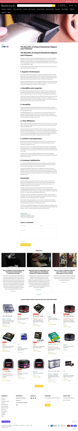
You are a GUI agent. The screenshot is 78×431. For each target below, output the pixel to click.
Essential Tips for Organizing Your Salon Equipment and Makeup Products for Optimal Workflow (39, 272)
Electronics (57, 9)
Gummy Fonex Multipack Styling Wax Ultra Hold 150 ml (69, 322)
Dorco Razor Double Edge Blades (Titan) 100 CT (68, 376)
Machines (9, 9)
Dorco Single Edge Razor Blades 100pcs (23, 349)
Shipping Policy (15, 425)
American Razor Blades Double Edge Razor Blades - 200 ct (54, 377)
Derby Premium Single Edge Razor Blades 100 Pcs (8, 347)
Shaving (25, 9)
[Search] (53, 5)
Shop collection (39, 386)
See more (38, 294)
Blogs (17, 404)
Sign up (48, 405)
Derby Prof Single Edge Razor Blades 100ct (54, 349)
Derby (34, 323)
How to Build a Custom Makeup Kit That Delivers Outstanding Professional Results (13, 272)
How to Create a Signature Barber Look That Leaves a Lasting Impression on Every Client (64, 272)
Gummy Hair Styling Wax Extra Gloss (23, 374)
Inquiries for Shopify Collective (21, 402)
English (74, 1)
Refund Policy (9, 425)
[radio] (3, 316)
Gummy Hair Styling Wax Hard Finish (68, 347)
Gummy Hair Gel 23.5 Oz (38, 373)
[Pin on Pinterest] (7, 46)
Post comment (25, 244)
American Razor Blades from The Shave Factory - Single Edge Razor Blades (8, 322)
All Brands (3, 12)
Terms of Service (22, 425)
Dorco (19, 351)
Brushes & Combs (40, 9)
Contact (27, 425)
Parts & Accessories (17, 9)
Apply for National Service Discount (12, 1)
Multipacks (72, 9)
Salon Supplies (65, 9)
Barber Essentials (50, 9)
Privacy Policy (3, 425)
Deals (9, 12)
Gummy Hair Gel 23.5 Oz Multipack (7, 376)
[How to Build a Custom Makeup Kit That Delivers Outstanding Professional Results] (13, 260)
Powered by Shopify (4, 427)
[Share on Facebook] (2, 46)
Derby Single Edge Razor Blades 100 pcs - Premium (38, 321)
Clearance (3, 9)
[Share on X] (4, 46)
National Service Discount (21, 398)
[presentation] (44, 316)
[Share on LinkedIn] (6, 46)
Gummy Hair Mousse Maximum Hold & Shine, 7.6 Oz (54, 319)
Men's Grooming (31, 9)
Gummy (19, 320)
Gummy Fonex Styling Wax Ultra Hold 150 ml (23, 319)
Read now (13, 291)
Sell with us (3, 1)
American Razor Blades (6, 324)
